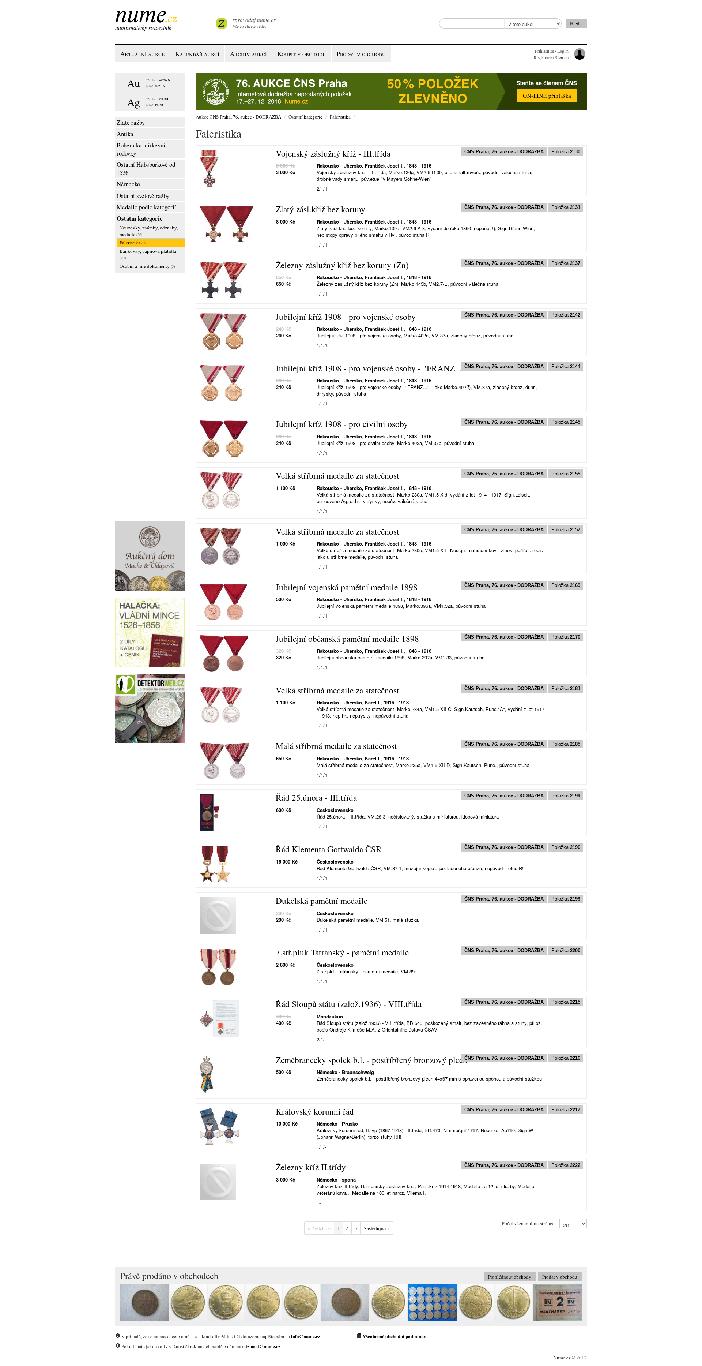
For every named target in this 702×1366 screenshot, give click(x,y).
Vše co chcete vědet (254, 22)
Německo (128, 184)
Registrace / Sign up (551, 57)
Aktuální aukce (142, 53)
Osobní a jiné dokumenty (147, 266)
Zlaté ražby (131, 122)
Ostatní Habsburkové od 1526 (146, 168)
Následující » (376, 1228)
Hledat (576, 23)
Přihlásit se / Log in (552, 51)
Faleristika (133, 242)
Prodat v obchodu (559, 1276)
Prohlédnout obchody (509, 1276)
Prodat (361, 53)
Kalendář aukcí (197, 53)
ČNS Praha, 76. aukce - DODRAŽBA (245, 116)
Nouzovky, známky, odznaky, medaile (149, 230)
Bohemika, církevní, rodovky (142, 149)
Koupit (302, 53)
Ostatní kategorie (140, 218)
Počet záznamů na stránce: (529, 1223)
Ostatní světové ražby (143, 195)
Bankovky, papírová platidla (148, 254)
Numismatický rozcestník (143, 27)
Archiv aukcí (248, 53)
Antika (125, 134)
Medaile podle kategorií (146, 207)
